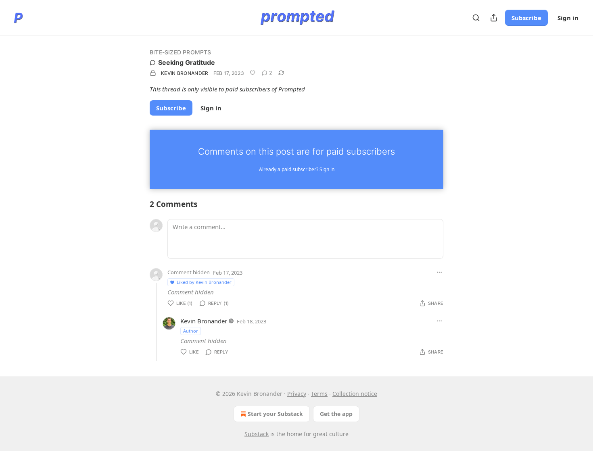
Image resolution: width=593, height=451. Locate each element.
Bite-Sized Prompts (180, 52)
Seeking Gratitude (186, 62)
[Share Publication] (494, 18)
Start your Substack (275, 414)
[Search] (476, 18)
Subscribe (526, 18)
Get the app (336, 414)
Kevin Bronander (185, 73)
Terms (319, 393)
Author (190, 331)
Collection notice (354, 393)
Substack (256, 434)
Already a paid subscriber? (296, 169)
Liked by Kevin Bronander (204, 282)
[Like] (252, 73)
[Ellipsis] (439, 272)
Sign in (568, 18)
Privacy (296, 393)
